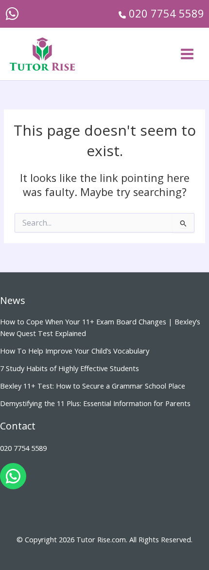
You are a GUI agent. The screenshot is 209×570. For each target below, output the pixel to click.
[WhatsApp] (12, 13)
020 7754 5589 (23, 448)
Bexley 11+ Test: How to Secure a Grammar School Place (92, 386)
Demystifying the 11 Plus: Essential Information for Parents (95, 403)
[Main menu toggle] (187, 54)
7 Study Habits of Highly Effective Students (69, 368)
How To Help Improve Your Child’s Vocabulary (74, 351)
